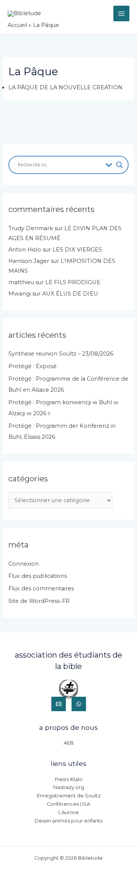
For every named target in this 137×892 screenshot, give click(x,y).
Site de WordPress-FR (39, 601)
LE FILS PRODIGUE (72, 282)
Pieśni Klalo (69, 779)
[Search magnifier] (119, 165)
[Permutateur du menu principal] (121, 14)
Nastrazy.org (68, 787)
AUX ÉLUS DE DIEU (70, 293)
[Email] (58, 704)
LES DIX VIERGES (77, 249)
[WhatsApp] (79, 704)
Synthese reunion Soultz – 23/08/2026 (60, 353)
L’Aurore (68, 812)
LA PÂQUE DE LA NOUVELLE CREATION (65, 87)
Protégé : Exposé (32, 366)
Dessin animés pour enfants (68, 821)
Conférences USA (68, 804)
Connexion (23, 563)
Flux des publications (37, 576)
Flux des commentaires (41, 588)
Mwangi (19, 293)
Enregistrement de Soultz (68, 796)
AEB (69, 743)
